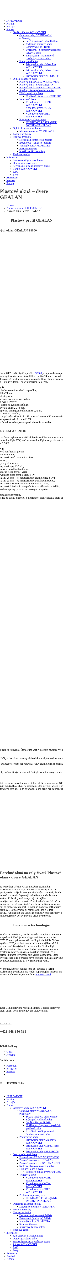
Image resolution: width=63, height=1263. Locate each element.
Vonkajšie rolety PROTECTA (34, 145)
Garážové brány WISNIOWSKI (29, 32)
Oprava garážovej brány (25, 163)
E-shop (10, 183)
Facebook (11, 1065)
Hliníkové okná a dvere (31, 93)
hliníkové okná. (43, 974)
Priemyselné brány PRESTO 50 (42, 76)
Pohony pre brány (22, 134)
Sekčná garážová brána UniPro (42, 41)
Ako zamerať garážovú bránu (28, 160)
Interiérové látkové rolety (32, 151)
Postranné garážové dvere (32, 119)
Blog (15, 174)
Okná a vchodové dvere (25, 78)
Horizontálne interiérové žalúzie (35, 139)
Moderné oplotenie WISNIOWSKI (37, 131)
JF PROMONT (14, 20)
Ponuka (10, 29)
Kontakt (10, 180)
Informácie (11, 157)
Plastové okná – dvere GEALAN (36, 84)
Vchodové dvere (27, 99)
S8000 (38, 373)
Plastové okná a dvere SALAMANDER (40, 87)
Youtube (10, 1071)
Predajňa (10, 26)
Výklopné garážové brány (39, 44)
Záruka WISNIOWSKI (25, 168)
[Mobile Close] (2, 1090)
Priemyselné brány (28, 61)
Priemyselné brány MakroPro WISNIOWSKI (41, 66)
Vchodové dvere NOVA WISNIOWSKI (38, 109)
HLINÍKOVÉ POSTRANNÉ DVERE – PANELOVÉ (41, 124)
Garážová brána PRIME (38, 46)
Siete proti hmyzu (28, 148)
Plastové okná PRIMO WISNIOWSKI (39, 81)
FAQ (15, 171)
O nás (9, 1051)
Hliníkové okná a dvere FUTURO (43, 96)
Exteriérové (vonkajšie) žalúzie (35, 142)
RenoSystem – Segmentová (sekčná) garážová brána (40, 57)
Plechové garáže (21, 154)
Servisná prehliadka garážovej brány (31, 166)
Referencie (11, 177)
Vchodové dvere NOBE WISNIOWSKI (38, 103)
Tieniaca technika (22, 136)
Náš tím (10, 23)
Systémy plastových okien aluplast (36, 90)
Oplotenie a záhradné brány (27, 128)
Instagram (11, 1068)
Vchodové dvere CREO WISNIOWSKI (38, 115)
